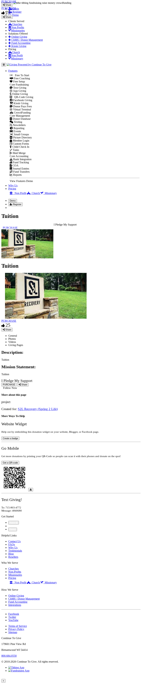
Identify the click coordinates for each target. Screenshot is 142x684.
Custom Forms (20, 143)
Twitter (12, 617)
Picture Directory (22, 137)
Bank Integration (22, 159)
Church (16, 52)
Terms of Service (17, 626)
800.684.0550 (9, 655)
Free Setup (18, 81)
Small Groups (21, 134)
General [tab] (12, 335)
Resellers (13, 556)
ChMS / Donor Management (27, 39)
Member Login (20, 140)
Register (16, 204)
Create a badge (10, 438)
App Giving (19, 90)
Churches (17, 24)
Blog (11, 553)
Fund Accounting (20, 42)
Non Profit (17, 55)
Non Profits (17, 27)
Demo (13, 200)
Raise (13, 522)
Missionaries (18, 30)
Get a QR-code (10, 462)
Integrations (14, 604)
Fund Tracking (20, 162)
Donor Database (21, 118)
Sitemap (12, 632)
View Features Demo (21, 181)
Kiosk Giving (18, 46)
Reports (17, 174)
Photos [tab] (12, 338)
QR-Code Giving (22, 97)
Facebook (13, 613)
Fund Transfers (21, 171)
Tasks (15, 149)
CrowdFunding (22, 112)
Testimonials (15, 550)
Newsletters (19, 125)
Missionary (17, 58)
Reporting (18, 128)
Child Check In (20, 146)
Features (12, 70)
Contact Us (14, 541)
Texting (17, 121)
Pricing (12, 188)
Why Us (12, 185)
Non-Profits (14, 571)
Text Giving (19, 87)
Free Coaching (21, 78)
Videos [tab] (12, 341)
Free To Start (21, 75)
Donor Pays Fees (22, 106)
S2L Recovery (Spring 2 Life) (38, 409)
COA (15, 165)
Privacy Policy (16, 629)
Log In (14, 207)
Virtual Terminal (21, 109)
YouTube (13, 620)
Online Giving (19, 36)
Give (11, 525)
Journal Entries (20, 168)
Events (17, 131)
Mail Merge (19, 153)
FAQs (11, 544)
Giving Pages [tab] (15, 345)
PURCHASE (8, 320)
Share (8, 329)
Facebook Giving (22, 100)
